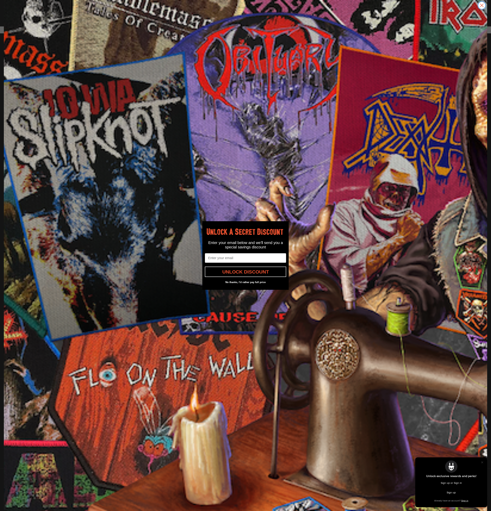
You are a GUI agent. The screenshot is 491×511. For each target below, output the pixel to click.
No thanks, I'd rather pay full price (245, 282)
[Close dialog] (482, 5)
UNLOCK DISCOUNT (245, 271)
